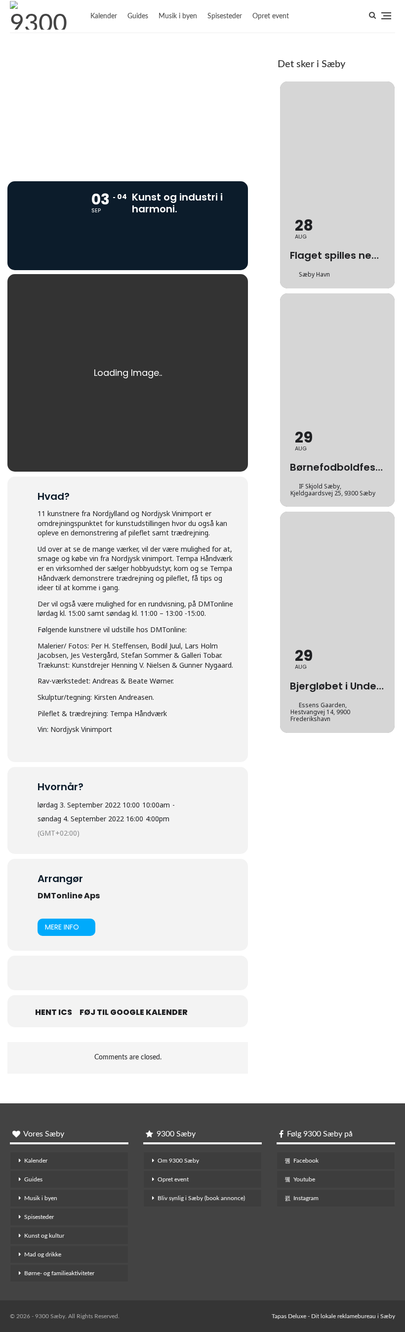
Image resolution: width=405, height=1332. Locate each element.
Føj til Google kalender (134, 1012)
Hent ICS (53, 1012)
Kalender (103, 16)
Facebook (306, 1161)
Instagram (306, 1198)
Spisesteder (224, 16)
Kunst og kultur (44, 1236)
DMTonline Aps (69, 895)
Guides (137, 16)
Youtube (304, 1179)
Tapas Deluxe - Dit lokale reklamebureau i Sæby (333, 1316)
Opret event (270, 16)
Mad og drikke (42, 1254)
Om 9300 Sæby (178, 1161)
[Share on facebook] (115, 973)
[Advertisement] (127, 102)
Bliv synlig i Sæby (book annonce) (201, 1198)
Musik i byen (178, 16)
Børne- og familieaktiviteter (59, 1273)
